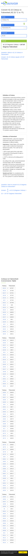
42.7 (4, 428)
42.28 (4, 319)
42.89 (4, 478)
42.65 (4, 416)
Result (4, 41)
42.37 (4, 345)
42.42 (4, 357)
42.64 (4, 414)
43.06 (4, 523)
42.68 (4, 423)
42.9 (4, 480)
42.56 (4, 395)
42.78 (4, 451)
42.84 (4, 466)
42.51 (4, 378)
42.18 (4, 295)
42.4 (4, 352)
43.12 (4, 537)
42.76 (4, 447)
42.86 (4, 471)
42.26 (4, 314)
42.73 (4, 435)
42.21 (4, 302)
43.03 (4, 516)
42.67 (4, 421)
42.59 (4, 402)
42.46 (4, 366)
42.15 (4, 288)
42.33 (4, 331)
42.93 (4, 488)
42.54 (4, 386)
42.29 (4, 321)
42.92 (4, 485)
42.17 (4, 293)
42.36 (4, 342)
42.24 (4, 309)
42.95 (4, 496)
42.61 (4, 407)
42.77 (4, 449)
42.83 (4, 463)
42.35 (4, 340)
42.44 (4, 362)
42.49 (4, 374)
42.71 (4, 431)
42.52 (4, 381)
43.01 (4, 511)
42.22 (4, 305)
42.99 (4, 506)
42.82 (4, 461)
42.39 (4, 350)
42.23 (4, 307)
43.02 (4, 513)
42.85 (4, 468)
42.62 (4, 409)
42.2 (4, 300)
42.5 (4, 376)
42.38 (4, 347)
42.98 (4, 504)
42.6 (4, 404)
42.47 (4, 369)
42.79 (4, 454)
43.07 (4, 525)
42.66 (4, 419)
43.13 (4, 540)
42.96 (4, 499)
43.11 (4, 535)
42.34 (4, 334)
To (3, 25)
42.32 (4, 329)
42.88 (4, 476)
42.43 (4, 359)
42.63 (4, 411)
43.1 (4, 532)
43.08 (4, 528)
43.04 (4, 518)
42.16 (4, 290)
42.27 (4, 317)
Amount (4, 33)
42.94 (4, 490)
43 (4, 508)
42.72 (4, 433)
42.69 (4, 426)
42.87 (4, 473)
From (3, 17)
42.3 (4, 324)
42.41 (4, 354)
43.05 (4, 520)
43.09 (4, 530)
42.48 (4, 371)
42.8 (4, 456)
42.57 (4, 397)
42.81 (4, 459)
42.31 (4, 326)
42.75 (4, 444)
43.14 (4, 542)
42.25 (4, 312)
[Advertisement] (14, 76)
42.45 (4, 364)
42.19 (4, 297)
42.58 (4, 399)
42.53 (4, 383)
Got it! (23, 552)
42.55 (4, 392)
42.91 (4, 483)
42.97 (4, 501)
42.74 (4, 438)
